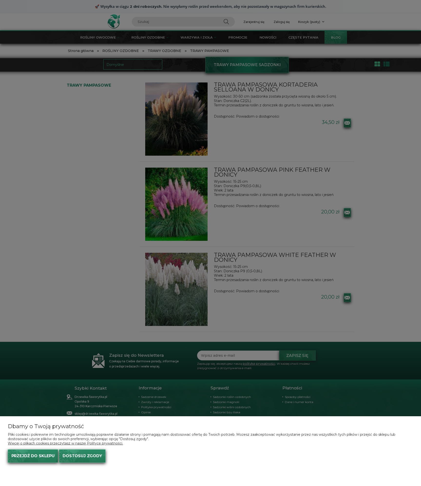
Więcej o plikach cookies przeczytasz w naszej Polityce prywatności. (65, 443)
